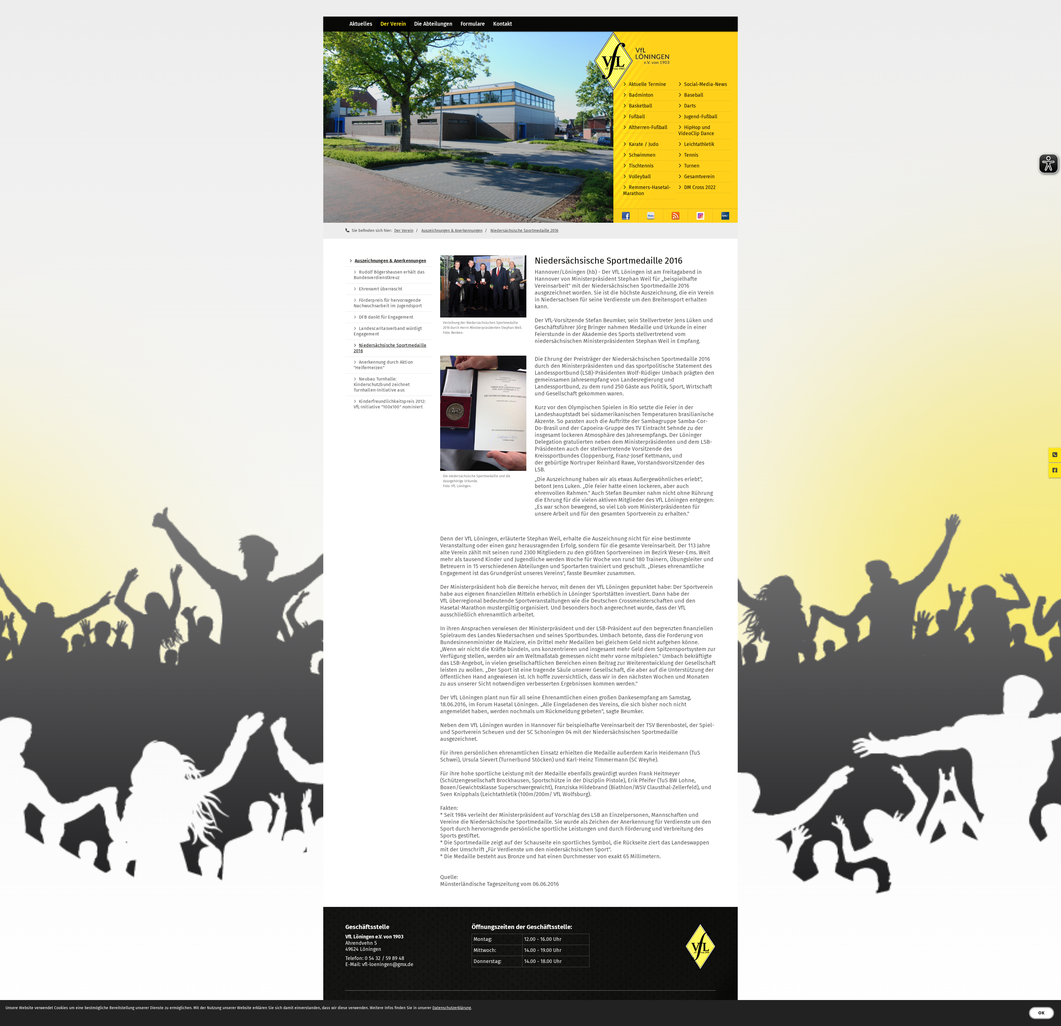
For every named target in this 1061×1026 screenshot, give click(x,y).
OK (1041, 1012)
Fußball (637, 117)
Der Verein (393, 24)
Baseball (693, 95)
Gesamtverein (699, 177)
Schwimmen (642, 155)
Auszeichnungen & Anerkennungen (451, 230)
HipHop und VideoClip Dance (696, 131)
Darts (690, 106)
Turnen (691, 166)
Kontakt (502, 24)
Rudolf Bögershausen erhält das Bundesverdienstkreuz (389, 274)
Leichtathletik (699, 144)
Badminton (641, 95)
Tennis (691, 155)
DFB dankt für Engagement (386, 317)
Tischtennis (641, 166)
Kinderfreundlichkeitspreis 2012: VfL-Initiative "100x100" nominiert (390, 404)
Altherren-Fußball (648, 127)
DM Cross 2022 (700, 187)
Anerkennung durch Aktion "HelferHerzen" (383, 365)
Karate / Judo (643, 144)
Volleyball (640, 177)
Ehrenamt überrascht (380, 289)
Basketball (640, 106)
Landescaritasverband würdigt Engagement (388, 331)
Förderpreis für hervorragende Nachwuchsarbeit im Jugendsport (388, 303)
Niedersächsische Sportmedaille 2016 (524, 230)
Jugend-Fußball (700, 117)
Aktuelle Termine (647, 84)
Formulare (473, 24)
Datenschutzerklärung (451, 1008)
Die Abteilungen (433, 24)
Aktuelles (361, 24)
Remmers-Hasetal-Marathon (647, 190)
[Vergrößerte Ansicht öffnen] (483, 286)
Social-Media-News (705, 84)
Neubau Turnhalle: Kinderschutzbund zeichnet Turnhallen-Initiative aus (382, 384)
